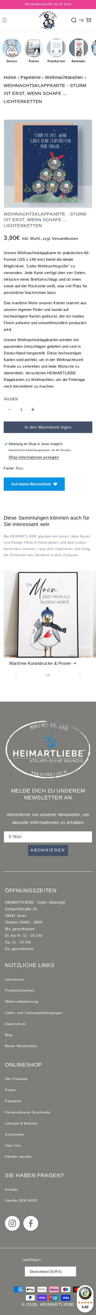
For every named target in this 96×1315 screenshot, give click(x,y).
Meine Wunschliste (21, 1046)
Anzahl (11, 398)
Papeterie (30, 77)
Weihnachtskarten (64, 77)
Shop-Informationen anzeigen (34, 457)
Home (10, 77)
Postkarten (56, 61)
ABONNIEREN (48, 850)
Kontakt (11, 1189)
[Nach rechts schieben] (80, 675)
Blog (8, 1035)
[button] (4, 20)
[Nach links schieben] (16, 675)
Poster (34, 61)
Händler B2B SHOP (21, 1200)
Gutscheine (14, 1134)
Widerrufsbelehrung (21, 1001)
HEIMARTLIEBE (57, 1304)
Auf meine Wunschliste (31, 484)
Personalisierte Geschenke (27, 1112)
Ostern (11, 61)
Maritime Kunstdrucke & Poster (40, 663)
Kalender (79, 61)
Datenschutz (15, 1024)
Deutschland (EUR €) (46, 1271)
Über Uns (13, 1145)
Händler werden (18, 1156)
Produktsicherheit (19, 990)
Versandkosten (65, 238)
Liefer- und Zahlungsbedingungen (34, 1013)
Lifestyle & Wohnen (21, 1123)
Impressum (14, 979)
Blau (19, 468)
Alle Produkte (16, 1079)
